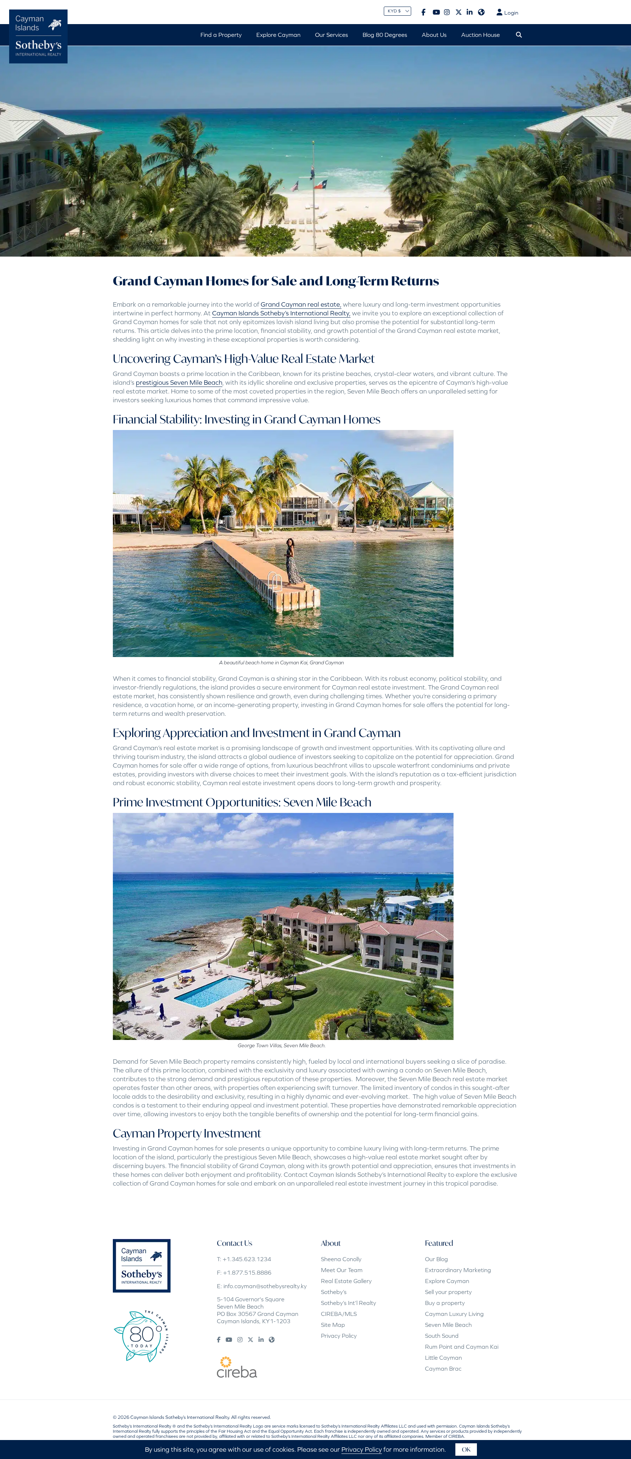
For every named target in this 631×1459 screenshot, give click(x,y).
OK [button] (466, 1449)
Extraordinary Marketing (458, 1270)
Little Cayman (443, 1357)
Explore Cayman (447, 1281)
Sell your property (448, 1292)
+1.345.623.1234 (247, 1259)
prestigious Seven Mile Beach (179, 382)
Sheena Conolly (341, 1259)
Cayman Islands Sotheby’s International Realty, (281, 313)
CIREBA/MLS (339, 1313)
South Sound (442, 1335)
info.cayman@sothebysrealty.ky (265, 1286)
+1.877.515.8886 (247, 1272)
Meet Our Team (342, 1270)
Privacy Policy (339, 1335)
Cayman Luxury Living (454, 1313)
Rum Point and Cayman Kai (461, 1346)
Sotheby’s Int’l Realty (348, 1302)
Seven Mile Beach (448, 1324)
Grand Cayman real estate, (301, 304)
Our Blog (436, 1259)
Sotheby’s (334, 1292)
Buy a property (445, 1302)
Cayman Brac (443, 1368)
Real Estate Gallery (346, 1281)
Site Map (333, 1324)
